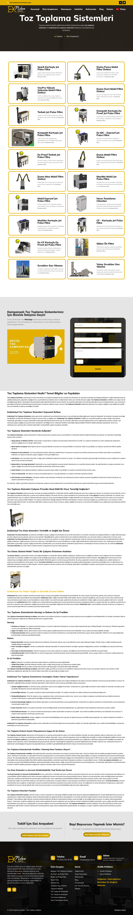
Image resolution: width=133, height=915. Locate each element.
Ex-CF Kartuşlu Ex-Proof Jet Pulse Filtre (49, 243)
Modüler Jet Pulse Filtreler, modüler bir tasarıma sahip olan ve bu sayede (109, 140)
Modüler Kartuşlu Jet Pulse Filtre (49, 221)
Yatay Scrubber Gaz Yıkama (108, 265)
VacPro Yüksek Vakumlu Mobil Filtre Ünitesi (49, 90)
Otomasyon (66, 9)
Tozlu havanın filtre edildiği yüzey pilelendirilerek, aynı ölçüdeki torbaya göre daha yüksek (50, 140)
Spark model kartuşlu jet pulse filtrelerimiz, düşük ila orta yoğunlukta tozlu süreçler (50, 75)
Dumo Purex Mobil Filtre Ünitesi (107, 68)
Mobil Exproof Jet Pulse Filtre (47, 199)
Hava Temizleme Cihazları (106, 199)
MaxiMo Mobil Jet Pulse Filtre (106, 177)
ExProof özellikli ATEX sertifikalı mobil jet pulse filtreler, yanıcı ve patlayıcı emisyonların (51, 206)
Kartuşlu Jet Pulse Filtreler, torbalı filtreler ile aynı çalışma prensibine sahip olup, (110, 228)
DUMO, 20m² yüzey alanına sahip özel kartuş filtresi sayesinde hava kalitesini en (110, 162)
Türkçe (122, 9)
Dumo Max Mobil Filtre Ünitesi (50, 177)
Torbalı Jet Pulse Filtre (50, 112)
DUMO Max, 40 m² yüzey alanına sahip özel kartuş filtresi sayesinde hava (50, 184)
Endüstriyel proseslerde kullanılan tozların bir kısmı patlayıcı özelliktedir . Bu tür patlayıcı (110, 118)
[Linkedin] (124, 2)
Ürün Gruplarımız (50, 9)
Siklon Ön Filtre (105, 243)
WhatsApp (28, 320)
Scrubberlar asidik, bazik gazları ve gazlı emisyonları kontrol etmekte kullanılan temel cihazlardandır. (109, 272)
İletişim (110, 9)
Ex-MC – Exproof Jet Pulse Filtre (108, 134)
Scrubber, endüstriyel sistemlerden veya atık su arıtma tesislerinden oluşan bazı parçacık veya (50, 271)
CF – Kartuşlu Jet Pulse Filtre (110, 221)
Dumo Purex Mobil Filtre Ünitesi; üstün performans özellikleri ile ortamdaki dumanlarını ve (108, 75)
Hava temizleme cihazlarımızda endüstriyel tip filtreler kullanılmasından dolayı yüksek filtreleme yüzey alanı (109, 206)
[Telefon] (53, 858)
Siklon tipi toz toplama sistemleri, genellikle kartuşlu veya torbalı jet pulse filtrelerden (109, 249)
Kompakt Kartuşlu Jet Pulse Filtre (50, 134)
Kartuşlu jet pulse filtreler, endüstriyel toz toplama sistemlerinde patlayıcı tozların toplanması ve (49, 250)
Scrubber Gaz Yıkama (50, 265)
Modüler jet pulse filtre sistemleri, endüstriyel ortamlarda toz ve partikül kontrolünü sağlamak (51, 228)
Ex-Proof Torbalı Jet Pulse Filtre (49, 156)
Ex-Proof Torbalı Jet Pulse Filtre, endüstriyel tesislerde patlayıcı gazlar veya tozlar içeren (50, 162)
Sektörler (78, 9)
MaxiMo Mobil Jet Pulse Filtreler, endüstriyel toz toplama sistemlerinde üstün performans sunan (110, 184)
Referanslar (91, 9)
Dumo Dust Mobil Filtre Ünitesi (110, 90)
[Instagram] (120, 2)
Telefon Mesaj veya (81, 335)
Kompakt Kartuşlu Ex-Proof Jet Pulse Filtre (109, 112)
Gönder (98, 369)
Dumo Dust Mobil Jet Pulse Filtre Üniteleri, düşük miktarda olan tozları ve (109, 96)
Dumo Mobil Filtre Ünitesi (107, 156)
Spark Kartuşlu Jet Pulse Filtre (48, 68)
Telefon (60, 856)
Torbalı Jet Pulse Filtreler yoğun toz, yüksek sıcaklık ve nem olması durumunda (51, 117)
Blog (101, 9)
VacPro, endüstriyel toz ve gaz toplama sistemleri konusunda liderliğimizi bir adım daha (50, 98)
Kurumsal (35, 9)
